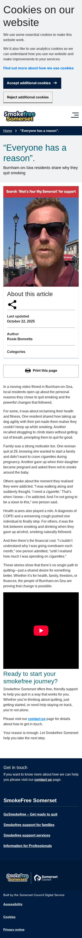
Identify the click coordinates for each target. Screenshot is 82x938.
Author (13, 334)
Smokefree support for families (28, 825)
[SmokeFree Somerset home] (19, 116)
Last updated (18, 316)
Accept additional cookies (29, 83)
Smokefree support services (26, 835)
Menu (76, 113)
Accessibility (13, 904)
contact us (36, 719)
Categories (16, 351)
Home (7, 131)
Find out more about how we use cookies (38, 68)
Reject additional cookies (28, 97)
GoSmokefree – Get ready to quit (30, 814)
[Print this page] (41, 371)
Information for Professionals (27, 846)
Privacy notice (13, 929)
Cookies (9, 917)
